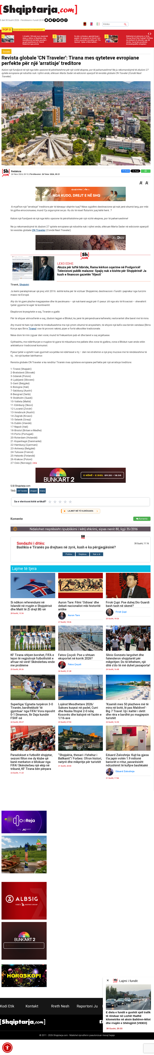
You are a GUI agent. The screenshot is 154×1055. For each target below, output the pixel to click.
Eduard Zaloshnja (125, 771)
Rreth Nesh (60, 1006)
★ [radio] (50, 501)
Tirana (32, 328)
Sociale (6, 51)
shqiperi (33, 491)
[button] (7, 1047)
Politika (69, 554)
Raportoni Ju (87, 1006)
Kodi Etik (7, 1006)
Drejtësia (82, 554)
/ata (34, 462)
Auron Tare (74, 615)
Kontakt (32, 1006)
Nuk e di (96, 554)
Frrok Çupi (121, 611)
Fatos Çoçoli (75, 664)
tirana (42, 491)
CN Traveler (39, 230)
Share (126, 171)
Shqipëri (24, 284)
